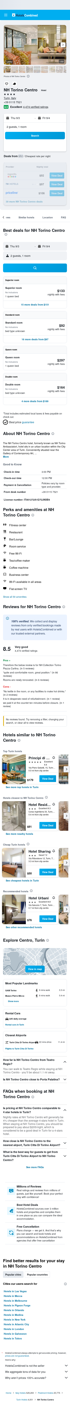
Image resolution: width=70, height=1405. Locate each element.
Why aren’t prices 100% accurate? (25, 1378)
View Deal (47, 778)
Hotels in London (14, 1329)
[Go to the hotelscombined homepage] (25, 15)
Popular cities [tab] (13, 1274)
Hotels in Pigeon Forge (17, 1305)
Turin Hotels (21, 1399)
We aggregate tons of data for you (25, 1372)
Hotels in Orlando (14, 1310)
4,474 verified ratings (35, 107)
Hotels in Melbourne (15, 1300)
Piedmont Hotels (45, 1392)
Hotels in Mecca (13, 1296)
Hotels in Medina (13, 1314)
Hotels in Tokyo (13, 1338)
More (6, 456)
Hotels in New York (14, 1319)
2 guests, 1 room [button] (17, 127)
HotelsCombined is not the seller (24, 1366)
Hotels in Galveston (15, 1333)
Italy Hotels (20, 1392)
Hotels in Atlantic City (16, 1324)
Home (8, 1392)
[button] (6, 15)
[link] (22, 787)
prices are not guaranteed (17, 1355)
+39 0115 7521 (13, 102)
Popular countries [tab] (37, 1274)
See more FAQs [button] (35, 1167)
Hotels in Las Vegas (15, 1291)
